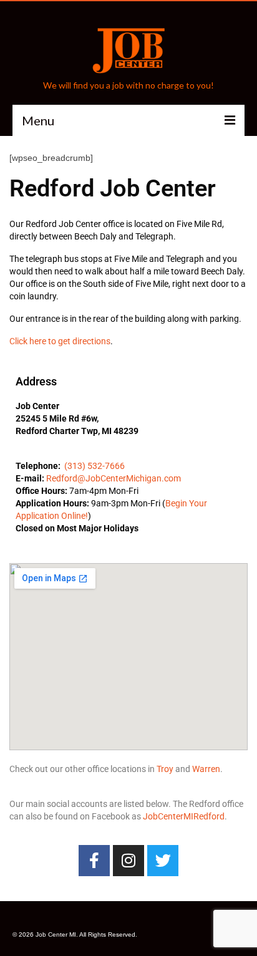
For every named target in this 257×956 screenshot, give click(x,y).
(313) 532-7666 (94, 466)
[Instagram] (128, 860)
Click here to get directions (59, 341)
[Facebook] (94, 860)
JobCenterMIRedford (184, 816)
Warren (206, 769)
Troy (165, 769)
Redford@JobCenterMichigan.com (113, 478)
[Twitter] (162, 860)
